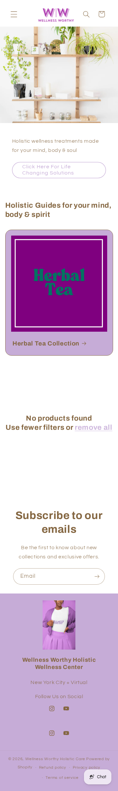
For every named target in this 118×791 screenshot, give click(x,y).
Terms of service (62, 778)
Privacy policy (86, 767)
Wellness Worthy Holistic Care (55, 759)
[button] (13, 14)
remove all (93, 427)
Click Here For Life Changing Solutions (48, 170)
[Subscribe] (97, 576)
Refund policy (53, 767)
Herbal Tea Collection (45, 343)
